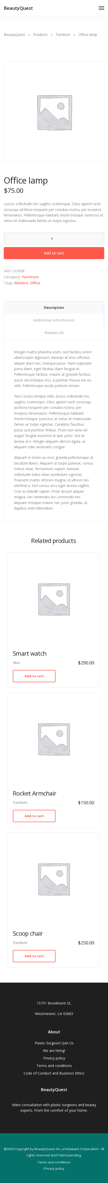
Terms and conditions (54, 1065)
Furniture (30, 276)
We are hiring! (54, 1050)
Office (35, 282)
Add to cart (54, 253)
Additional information (54, 320)
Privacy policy (54, 1058)
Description (54, 307)
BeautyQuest (18, 8)
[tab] (54, 307)
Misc (16, 662)
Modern (21, 282)
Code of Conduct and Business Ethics (54, 1073)
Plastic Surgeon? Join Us (54, 1043)
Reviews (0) (54, 332)
